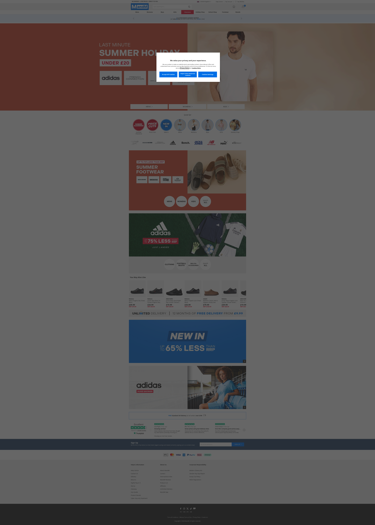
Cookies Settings (207, 74)
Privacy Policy (184, 68)
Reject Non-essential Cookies (188, 74)
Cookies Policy (196, 68)
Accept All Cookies (168, 74)
